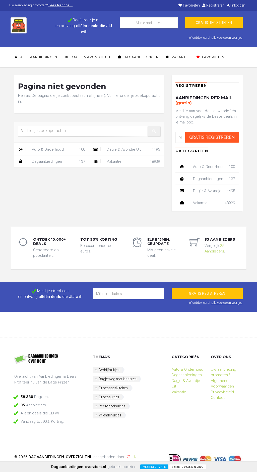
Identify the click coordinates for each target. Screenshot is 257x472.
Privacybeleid (222, 392)
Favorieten (191, 5)
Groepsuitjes (109, 397)
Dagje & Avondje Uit (90, 57)
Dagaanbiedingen (140, 57)
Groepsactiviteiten (113, 388)
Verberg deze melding (187, 466)
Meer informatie (154, 466)
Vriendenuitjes (110, 415)
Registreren (214, 5)
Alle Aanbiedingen (38, 57)
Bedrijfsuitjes (109, 370)
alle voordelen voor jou (227, 37)
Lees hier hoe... (60, 5)
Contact (218, 397)
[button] (154, 131)
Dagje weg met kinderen (118, 379)
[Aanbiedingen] (49, 359)
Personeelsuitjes (112, 406)
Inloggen (238, 5)
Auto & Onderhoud (58, 149)
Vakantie (180, 57)
